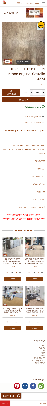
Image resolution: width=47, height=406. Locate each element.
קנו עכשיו (23, 99)
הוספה (34, 278)
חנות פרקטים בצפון (38, 360)
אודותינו (42, 350)
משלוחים (42, 355)
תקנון (43, 353)
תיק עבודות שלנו (39, 358)
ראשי (43, 345)
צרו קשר (42, 348)
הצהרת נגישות (40, 363)
